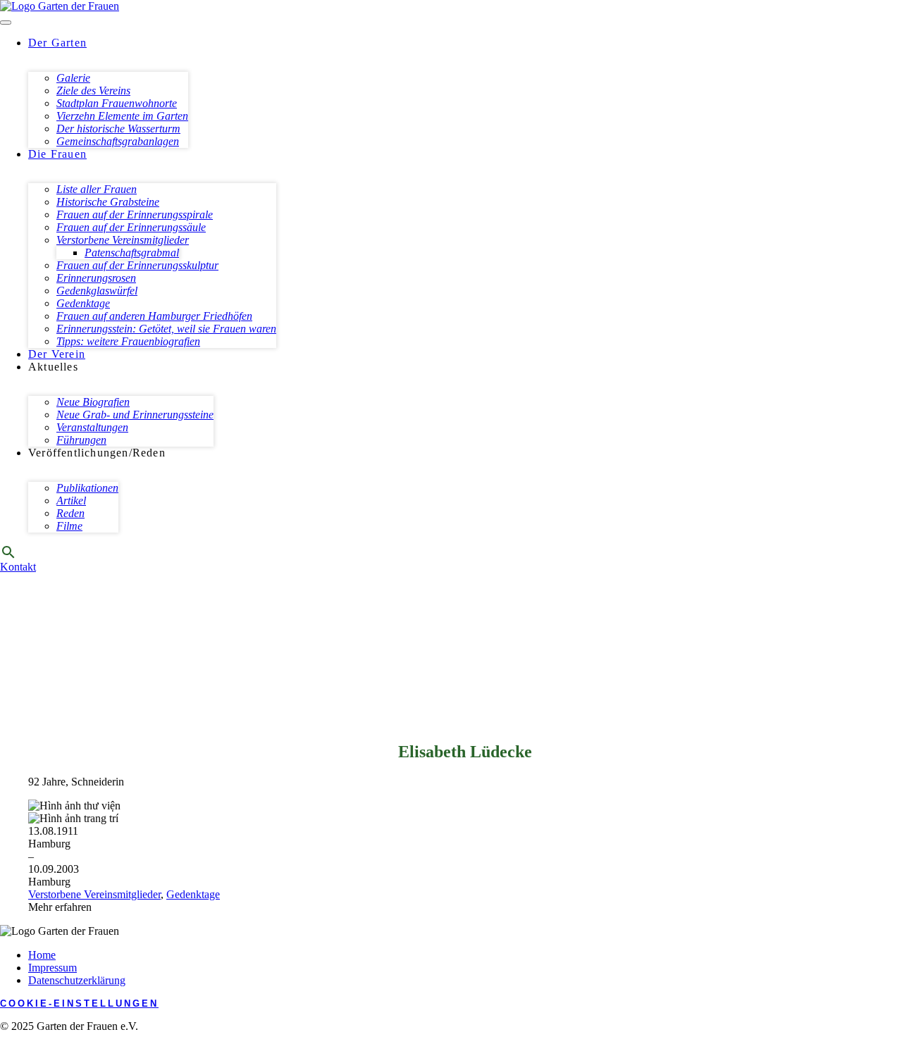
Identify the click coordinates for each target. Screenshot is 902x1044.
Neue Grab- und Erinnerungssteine (135, 415)
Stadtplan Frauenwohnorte (116, 103)
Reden (70, 513)
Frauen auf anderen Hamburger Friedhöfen (154, 316)
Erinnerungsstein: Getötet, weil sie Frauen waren (166, 329)
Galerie (73, 78)
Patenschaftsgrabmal (132, 253)
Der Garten (57, 43)
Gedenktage (83, 303)
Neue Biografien (93, 402)
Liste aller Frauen (96, 189)
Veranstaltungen (92, 427)
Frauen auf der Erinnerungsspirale (134, 214)
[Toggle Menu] (5, 22)
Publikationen (87, 488)
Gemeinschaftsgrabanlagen (117, 141)
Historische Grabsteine (107, 202)
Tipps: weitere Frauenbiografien (128, 341)
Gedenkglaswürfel (96, 291)
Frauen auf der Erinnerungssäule (131, 227)
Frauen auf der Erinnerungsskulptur (137, 265)
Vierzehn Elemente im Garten (122, 116)
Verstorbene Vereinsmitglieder (122, 240)
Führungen (81, 440)
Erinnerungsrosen (96, 278)
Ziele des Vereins (93, 91)
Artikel (71, 501)
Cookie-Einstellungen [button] (79, 1003)
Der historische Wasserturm (118, 129)
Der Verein (56, 354)
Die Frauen (57, 154)
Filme (69, 526)
